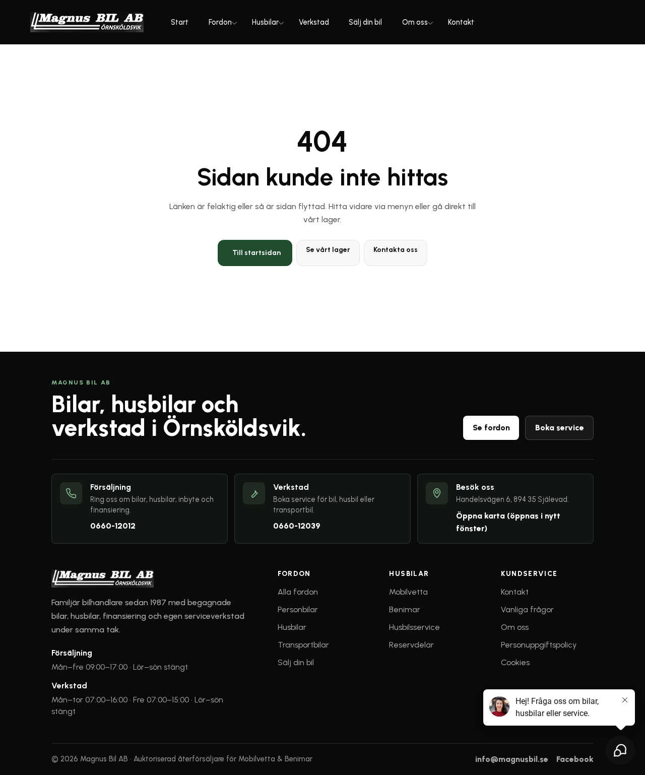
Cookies (515, 662)
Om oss (415, 22)
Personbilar (298, 609)
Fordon (220, 22)
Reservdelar (411, 645)
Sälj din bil (365, 22)
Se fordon (491, 427)
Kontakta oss (395, 249)
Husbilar (265, 22)
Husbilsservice (414, 627)
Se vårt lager (328, 249)
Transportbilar (303, 645)
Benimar (404, 609)
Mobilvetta (408, 592)
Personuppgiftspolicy (538, 645)
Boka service (559, 427)
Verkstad (314, 22)
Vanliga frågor (527, 609)
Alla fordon (298, 592)
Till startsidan (256, 252)
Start (179, 22)
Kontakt (461, 22)
